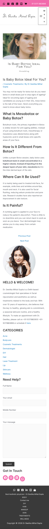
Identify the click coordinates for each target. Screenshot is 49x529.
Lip (4, 365)
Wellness (6, 374)
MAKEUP (24, 510)
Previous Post (24, 236)
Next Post (24, 241)
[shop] (25, 4)
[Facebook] (12, 4)
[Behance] (26, 490)
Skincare (6, 369)
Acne (5, 336)
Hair (4, 357)
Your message (9, 422)
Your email (7, 398)
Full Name (7, 386)
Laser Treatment (10, 361)
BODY (24, 497)
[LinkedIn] (16, 477)
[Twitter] (17, 4)
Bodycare (7, 340)
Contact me (24, 500)
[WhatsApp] (4, 4)
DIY (4, 353)
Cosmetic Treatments (13, 84)
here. (29, 323)
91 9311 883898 (39, 4)
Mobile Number (9, 410)
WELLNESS (24, 519)
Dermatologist (9, 348)
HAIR (24, 507)
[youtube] (21, 4)
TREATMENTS (24, 516)
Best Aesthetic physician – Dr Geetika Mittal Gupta (24, 494)
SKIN (24, 513)
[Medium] (34, 490)
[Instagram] (8, 4)
